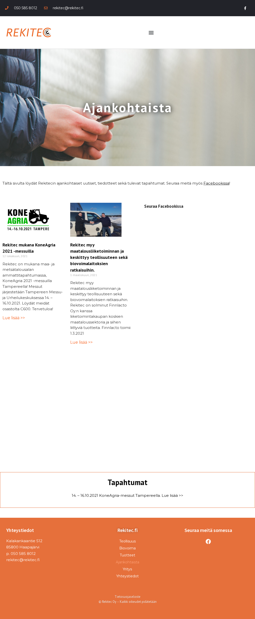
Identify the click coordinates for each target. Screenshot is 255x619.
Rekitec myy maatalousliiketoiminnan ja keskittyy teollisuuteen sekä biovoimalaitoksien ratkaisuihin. (99, 257)
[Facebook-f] (245, 8)
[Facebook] (208, 541)
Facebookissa (216, 183)
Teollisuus (127, 541)
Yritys (127, 569)
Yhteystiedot (127, 576)
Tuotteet (127, 555)
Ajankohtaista (127, 562)
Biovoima (127, 548)
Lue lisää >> (13, 317)
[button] (151, 32)
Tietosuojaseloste (127, 597)
